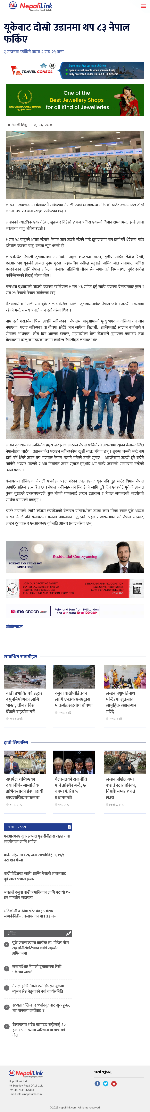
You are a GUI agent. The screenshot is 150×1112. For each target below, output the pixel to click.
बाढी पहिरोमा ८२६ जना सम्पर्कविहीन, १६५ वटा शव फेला (34, 857)
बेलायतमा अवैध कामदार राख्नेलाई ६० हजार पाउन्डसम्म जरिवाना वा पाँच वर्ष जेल (39, 1030)
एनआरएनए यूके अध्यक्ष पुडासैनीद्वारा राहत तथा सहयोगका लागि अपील (37, 839)
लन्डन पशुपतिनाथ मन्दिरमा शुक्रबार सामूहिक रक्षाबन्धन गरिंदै (121, 703)
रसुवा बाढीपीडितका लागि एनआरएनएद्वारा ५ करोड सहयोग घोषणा (74, 700)
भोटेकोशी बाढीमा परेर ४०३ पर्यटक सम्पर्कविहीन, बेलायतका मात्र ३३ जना (30, 914)
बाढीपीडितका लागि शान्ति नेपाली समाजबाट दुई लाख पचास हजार (35, 876)
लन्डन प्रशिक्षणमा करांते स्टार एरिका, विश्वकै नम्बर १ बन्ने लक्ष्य (121, 788)
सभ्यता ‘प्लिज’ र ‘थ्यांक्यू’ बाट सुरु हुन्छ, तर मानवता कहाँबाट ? (41, 1008)
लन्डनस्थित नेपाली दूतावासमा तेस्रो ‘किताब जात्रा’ (36, 969)
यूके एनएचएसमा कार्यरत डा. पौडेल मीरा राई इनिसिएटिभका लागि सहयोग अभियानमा (40, 948)
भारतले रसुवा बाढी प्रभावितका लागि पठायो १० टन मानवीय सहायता (37, 895)
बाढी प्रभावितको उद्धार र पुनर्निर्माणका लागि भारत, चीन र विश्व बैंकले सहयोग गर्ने (24, 703)
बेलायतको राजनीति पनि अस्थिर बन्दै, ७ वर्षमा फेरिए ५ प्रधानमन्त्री (71, 788)
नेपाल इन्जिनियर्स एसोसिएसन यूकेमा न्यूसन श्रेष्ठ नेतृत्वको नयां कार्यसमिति (38, 989)
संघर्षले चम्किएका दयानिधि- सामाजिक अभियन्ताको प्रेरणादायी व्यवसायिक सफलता (24, 788)
